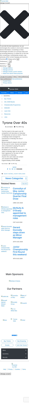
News (12, 92)
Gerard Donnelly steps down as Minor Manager (19, 232)
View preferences (23, 76)
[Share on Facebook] (8, 169)
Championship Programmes (12, 105)
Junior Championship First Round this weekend (20, 251)
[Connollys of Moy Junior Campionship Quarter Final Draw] (6, 190)
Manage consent (5, 374)
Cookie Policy (7, 81)
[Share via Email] (13, 169)
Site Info (5, 357)
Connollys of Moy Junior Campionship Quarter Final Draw (20, 193)
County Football (8, 173)
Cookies (17, 369)
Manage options (8, 68)
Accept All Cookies (6, 76)
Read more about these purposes (13, 73)
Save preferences (6, 79)
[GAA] (5, 320)
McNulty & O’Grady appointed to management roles (19, 213)
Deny (14, 76)
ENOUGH (7, 108)
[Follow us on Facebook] (13, 335)
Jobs (5, 117)
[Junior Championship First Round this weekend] (6, 248)
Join (26, 92)
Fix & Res (4, 92)
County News (18, 173)
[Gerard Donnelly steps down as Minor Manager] (6, 228)
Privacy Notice (7, 83)
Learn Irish (7, 111)
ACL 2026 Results (9, 102)
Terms (24, 369)
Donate (20, 92)
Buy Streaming (21, 341)
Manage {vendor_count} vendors (12, 71)
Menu (4, 350)
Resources (7, 114)
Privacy (10, 369)
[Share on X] (10, 169)
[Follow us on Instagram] (15, 335)
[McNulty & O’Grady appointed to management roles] (6, 209)
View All (24, 183)
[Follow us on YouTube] (16, 335)
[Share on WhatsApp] (15, 169)
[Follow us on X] (14, 335)
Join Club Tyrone (22, 345)
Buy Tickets (7, 99)
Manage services (8, 70)
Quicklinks (6, 354)
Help (4, 369)
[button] (14, 24)
